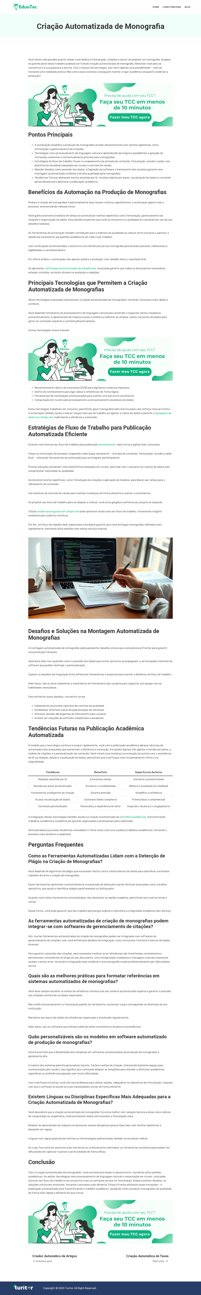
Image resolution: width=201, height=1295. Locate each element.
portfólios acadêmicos (133, 816)
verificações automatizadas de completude (70, 268)
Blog (187, 7)
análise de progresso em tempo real (58, 511)
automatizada (107, 444)
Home (156, 7)
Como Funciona (172, 7)
